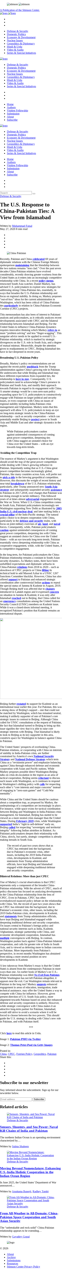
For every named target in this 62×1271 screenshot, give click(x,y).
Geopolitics (40, 1053)
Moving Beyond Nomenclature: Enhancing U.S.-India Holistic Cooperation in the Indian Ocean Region (30, 1172)
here (9, 1033)
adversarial (32, 499)
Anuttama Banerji (21, 1191)
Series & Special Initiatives (21, 52)
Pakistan (51, 1053)
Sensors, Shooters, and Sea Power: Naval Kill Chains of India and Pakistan (29, 1128)
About (10, 116)
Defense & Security (17, 31)
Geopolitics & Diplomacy (21, 43)
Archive (11, 1257)
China (3, 1053)
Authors (11, 107)
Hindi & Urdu (14, 46)
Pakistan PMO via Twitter (25, 1039)
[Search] (34, 193)
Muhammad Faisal (22, 225)
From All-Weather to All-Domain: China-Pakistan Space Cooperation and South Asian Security (29, 1217)
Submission (13, 113)
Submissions (13, 1260)
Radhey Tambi (41, 1191)
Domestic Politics (16, 34)
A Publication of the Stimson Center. (20, 10)
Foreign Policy (24, 1053)
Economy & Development (21, 37)
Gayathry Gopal (21, 1236)
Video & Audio (15, 49)
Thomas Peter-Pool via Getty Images (31, 1044)
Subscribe (12, 119)
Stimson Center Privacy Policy (23, 1266)
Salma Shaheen (20, 1146)
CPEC (11, 1053)
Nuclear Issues (15, 40)
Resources (12, 1263)
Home (10, 104)
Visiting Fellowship (17, 110)
